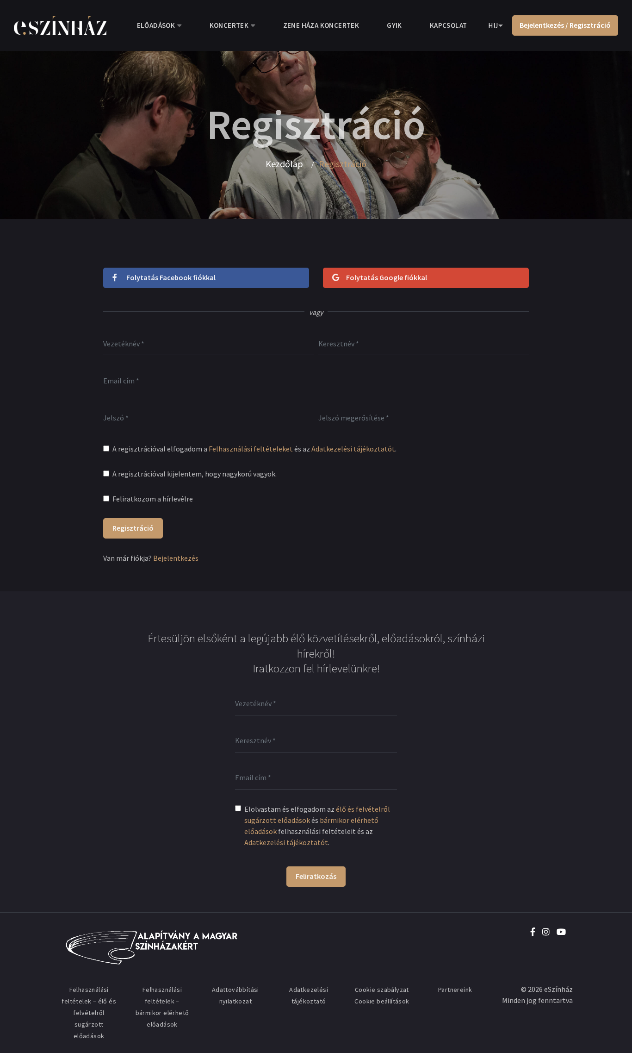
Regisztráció (133, 528)
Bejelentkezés (175, 558)
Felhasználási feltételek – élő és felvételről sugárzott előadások (89, 1012)
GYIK (394, 25)
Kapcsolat (448, 25)
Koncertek (229, 25)
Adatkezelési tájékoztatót (353, 448)
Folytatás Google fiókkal (386, 277)
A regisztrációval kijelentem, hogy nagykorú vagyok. (194, 473)
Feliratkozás (316, 876)
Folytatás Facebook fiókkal (171, 277)
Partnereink (455, 989)
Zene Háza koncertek (321, 25)
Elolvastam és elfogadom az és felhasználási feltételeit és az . (317, 825)
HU (493, 25)
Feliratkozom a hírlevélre (152, 498)
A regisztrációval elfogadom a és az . (254, 448)
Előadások (156, 25)
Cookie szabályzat (382, 989)
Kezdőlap (284, 163)
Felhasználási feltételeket (251, 448)
